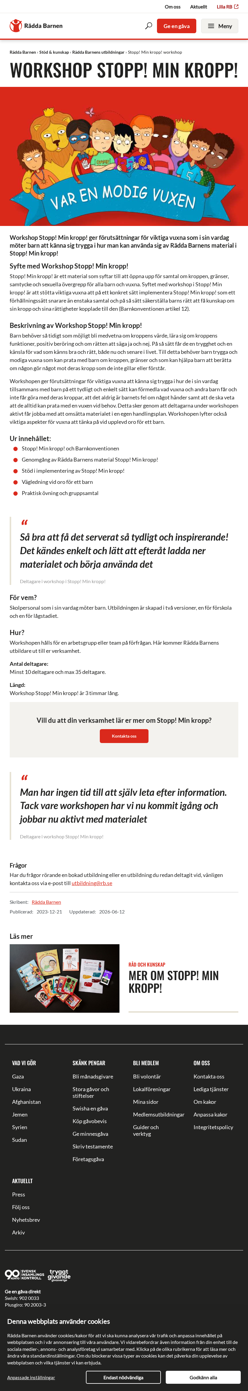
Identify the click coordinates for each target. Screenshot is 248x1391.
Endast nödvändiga (123, 1377)
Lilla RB (224, 6)
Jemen (20, 1114)
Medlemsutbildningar (154, 1114)
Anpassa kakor (210, 1114)
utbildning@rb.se (92, 883)
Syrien (19, 1127)
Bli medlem (146, 1063)
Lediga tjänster (211, 1089)
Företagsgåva (88, 1159)
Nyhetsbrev (26, 1219)
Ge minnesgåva (90, 1133)
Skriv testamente (93, 1146)
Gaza (18, 1076)
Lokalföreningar (152, 1089)
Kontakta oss (124, 735)
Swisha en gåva (90, 1108)
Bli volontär (147, 1076)
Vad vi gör (24, 1063)
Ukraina (21, 1089)
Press (18, 1194)
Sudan (19, 1139)
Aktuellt (198, 6)
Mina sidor (145, 1101)
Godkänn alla (203, 1377)
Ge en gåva (177, 26)
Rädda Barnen (46, 902)
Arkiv (18, 1232)
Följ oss (21, 1207)
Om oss (173, 6)
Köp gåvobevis (90, 1121)
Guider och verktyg (146, 1130)
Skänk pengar (89, 1063)
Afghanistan (26, 1101)
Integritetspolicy (213, 1127)
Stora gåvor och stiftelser (91, 1092)
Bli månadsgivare (93, 1076)
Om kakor (205, 1101)
